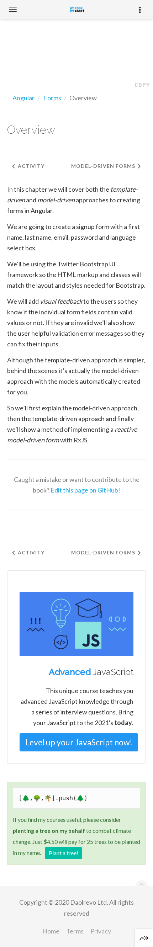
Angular (23, 98)
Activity (31, 166)
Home (50, 931)
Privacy (100, 931)
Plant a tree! (63, 853)
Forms (52, 98)
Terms (75, 931)
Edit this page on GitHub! (85, 490)
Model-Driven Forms (103, 166)
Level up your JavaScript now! (78, 742)
